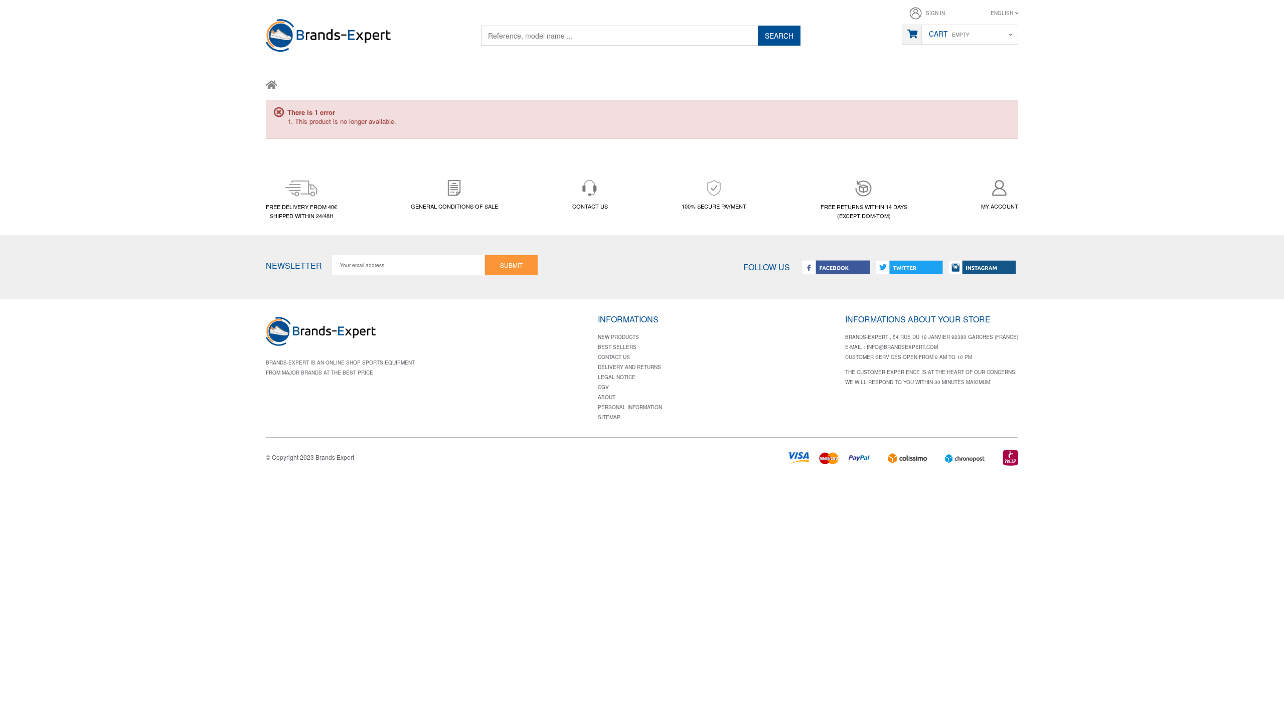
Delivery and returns (629, 367)
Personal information (630, 407)
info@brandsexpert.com (902, 346)
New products (618, 336)
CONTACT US (590, 206)
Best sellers (617, 346)
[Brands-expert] (328, 37)
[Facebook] (836, 267)
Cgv (603, 387)
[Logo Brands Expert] (321, 334)
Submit (511, 265)
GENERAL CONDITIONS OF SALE (454, 206)
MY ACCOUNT (999, 206)
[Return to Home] (271, 84)
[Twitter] (909, 267)
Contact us (614, 356)
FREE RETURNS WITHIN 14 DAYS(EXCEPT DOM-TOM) (864, 211)
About (606, 397)
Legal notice (616, 377)
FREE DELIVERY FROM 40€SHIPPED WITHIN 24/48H (301, 211)
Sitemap (609, 417)
